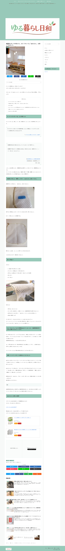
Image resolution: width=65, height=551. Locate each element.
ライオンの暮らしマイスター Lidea (32, 134)
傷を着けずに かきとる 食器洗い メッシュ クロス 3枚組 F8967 (25, 429)
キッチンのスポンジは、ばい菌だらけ (15, 101)
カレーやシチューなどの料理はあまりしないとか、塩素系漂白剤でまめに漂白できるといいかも (24, 107)
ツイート (46, 71)
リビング (46, 59)
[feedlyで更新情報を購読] (28, 474)
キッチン (8, 460)
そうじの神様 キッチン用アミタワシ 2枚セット (22, 417)
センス (12, 462)
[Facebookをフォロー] (19, 474)
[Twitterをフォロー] (10, 474)
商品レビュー (12, 460)
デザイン (15, 462)
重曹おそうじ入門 (48, 52)
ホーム (46, 48)
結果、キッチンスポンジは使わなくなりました (16, 109)
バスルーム (47, 57)
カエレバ (18, 420)
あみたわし (8, 462)
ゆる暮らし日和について (49, 50)
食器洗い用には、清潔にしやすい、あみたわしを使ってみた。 (19, 103)
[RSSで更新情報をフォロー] (37, 474)
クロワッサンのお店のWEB (11, 407)
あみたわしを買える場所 (13, 111)
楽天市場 (19, 423)
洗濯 (45, 64)
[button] (40, 82)
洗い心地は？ (11, 105)
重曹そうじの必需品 (56, 548)
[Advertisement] (32, 11)
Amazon (16, 423)
